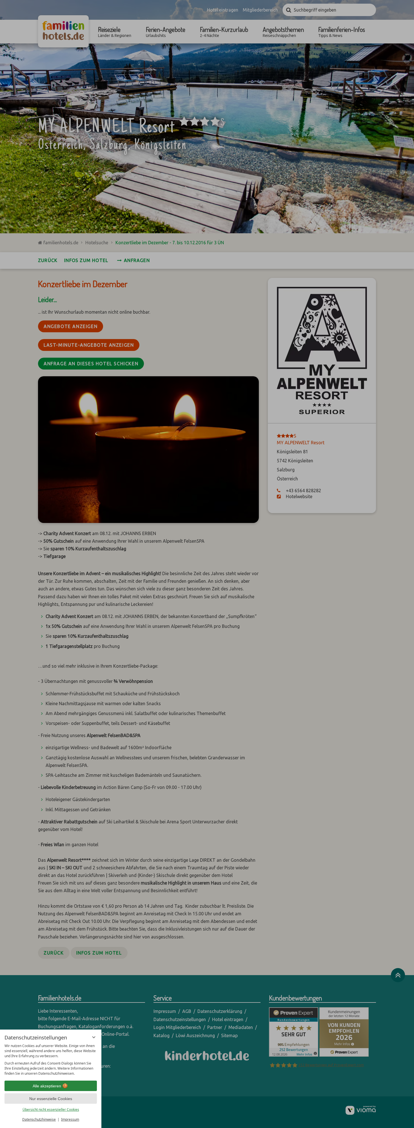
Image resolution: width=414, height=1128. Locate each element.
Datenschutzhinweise (39, 1119)
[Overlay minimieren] (93, 1037)
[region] (51, 1059)
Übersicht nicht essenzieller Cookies (51, 1109)
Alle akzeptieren (47, 1086)
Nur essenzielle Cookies (50, 1098)
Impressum (70, 1119)
